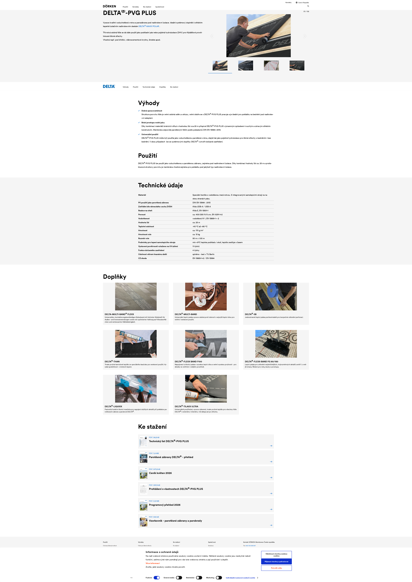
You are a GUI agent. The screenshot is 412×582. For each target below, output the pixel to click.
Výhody (126, 87)
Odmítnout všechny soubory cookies (276, 555)
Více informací (153, 563)
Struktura (210, 545)
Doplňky (162, 87)
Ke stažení (174, 87)
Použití (135, 87)
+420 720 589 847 (250, 545)
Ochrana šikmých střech (110, 545)
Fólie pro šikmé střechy (144, 545)
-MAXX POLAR (149, 26)
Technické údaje (148, 87)
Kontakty (289, 2)
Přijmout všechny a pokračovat (276, 561)
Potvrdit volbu (276, 568)
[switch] (179, 577)
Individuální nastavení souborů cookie (240, 578)
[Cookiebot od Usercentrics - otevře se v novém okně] (131, 577)
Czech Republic (303, 2)
